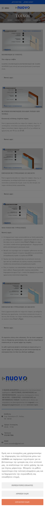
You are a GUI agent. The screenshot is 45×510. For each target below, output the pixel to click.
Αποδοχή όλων (22, 502)
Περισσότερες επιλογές (22, 485)
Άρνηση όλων (22, 494)
